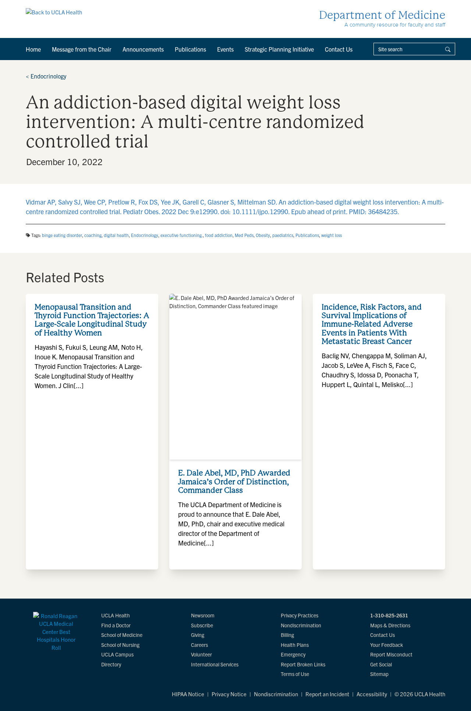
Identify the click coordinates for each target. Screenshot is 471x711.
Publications (190, 49)
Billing (287, 634)
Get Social (381, 664)
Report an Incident (327, 693)
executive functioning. (181, 235)
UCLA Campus (117, 654)
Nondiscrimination (301, 625)
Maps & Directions (390, 625)
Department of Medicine (382, 14)
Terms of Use (295, 673)
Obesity (263, 235)
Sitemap (379, 673)
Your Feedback (386, 644)
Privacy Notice (229, 693)
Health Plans (295, 644)
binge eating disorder (62, 235)
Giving (197, 634)
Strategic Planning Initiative (279, 49)
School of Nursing (120, 644)
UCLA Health (115, 615)
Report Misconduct (391, 654)
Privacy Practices (299, 615)
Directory (111, 664)
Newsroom (203, 615)
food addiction (219, 235)
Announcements (143, 49)
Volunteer (201, 654)
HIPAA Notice (188, 693)
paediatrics (282, 235)
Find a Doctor (116, 625)
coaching (93, 235)
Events (225, 49)
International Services (214, 664)
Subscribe (202, 625)
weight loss (331, 235)
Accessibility (372, 693)
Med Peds (244, 235)
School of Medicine (121, 634)
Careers (199, 644)
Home (33, 49)
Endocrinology (46, 76)
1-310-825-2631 (389, 615)
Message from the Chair (81, 49)
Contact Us (339, 49)
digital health (116, 235)
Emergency (293, 654)
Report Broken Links (303, 664)
